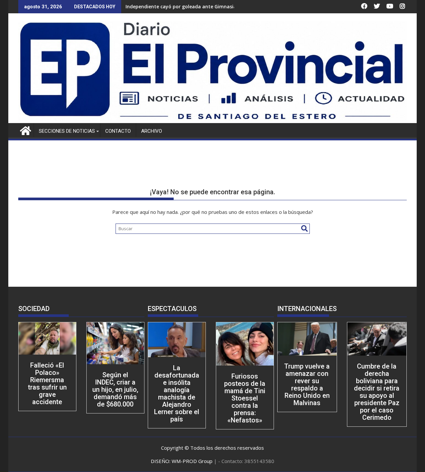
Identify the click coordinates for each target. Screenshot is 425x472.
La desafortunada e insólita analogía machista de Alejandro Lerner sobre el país (176, 393)
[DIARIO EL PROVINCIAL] (212, 119)
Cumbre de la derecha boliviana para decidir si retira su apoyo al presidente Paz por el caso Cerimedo (376, 392)
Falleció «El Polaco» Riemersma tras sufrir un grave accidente (47, 383)
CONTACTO (118, 131)
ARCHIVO (151, 131)
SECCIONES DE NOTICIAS (67, 131)
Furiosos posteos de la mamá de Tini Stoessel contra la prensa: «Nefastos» (244, 398)
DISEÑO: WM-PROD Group (182, 461)
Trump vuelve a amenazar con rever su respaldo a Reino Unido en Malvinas (307, 384)
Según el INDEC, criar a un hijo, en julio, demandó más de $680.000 (115, 389)
